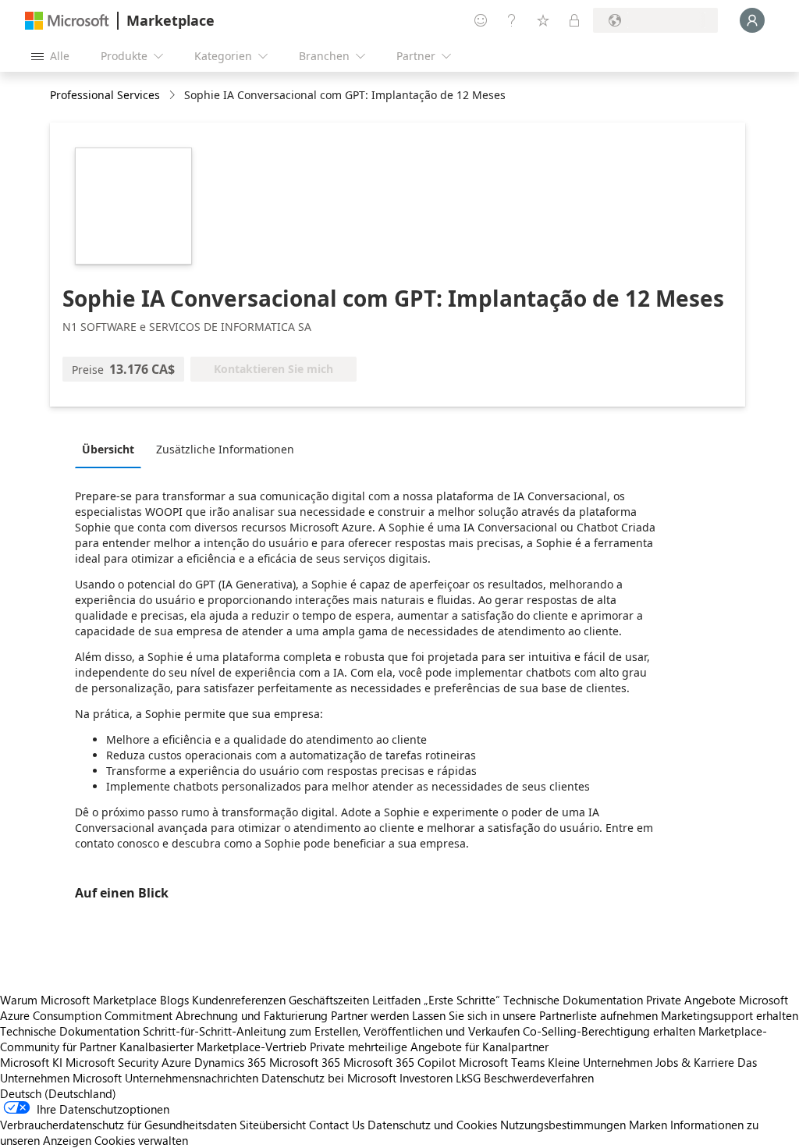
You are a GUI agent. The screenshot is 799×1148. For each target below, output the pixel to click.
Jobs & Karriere (694, 1062)
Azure (176, 1062)
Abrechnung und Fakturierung (252, 1015)
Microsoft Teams (502, 1062)
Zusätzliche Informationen (225, 449)
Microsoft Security (112, 1062)
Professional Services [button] (105, 94)
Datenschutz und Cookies (432, 1124)
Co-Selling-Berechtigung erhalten (609, 1031)
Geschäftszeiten (329, 1000)
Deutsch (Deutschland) (58, 1093)
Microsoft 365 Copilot (399, 1062)
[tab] (112, 449)
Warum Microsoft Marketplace (78, 1000)
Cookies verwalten (141, 1140)
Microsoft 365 (304, 1062)
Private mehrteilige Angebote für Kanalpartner (429, 1046)
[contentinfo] (173, 95)
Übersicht (108, 449)
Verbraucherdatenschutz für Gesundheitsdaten (118, 1124)
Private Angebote (691, 1000)
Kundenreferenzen (239, 1000)
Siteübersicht (273, 1124)
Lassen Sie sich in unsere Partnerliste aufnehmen (535, 1015)
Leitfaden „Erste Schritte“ (436, 1000)
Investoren (426, 1078)
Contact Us (336, 1124)
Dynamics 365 (230, 1062)
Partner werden (370, 1015)
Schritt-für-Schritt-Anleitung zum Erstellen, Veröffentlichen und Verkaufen (331, 1031)
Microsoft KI (31, 1062)
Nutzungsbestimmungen (563, 1124)
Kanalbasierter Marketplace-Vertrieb (213, 1046)
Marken (648, 1124)
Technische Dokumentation (573, 1000)
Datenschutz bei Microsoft (328, 1078)
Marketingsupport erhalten (729, 1015)
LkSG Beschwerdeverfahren (525, 1078)
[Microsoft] (67, 21)
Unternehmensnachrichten (191, 1078)
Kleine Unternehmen (600, 1062)
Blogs (174, 1000)
